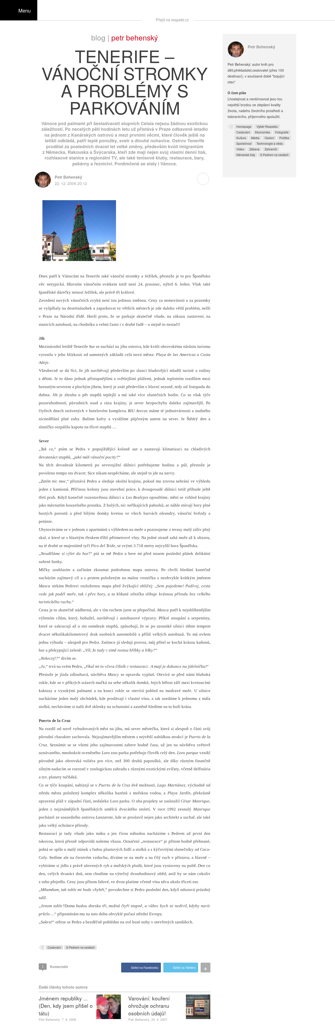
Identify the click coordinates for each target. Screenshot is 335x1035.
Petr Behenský (134, 37)
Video (240, 149)
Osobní (269, 138)
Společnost (243, 143)
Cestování (54, 947)
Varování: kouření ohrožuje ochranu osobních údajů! (149, 1006)
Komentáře (55, 966)
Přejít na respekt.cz (172, 20)
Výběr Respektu (267, 126)
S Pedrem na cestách (80, 947)
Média (255, 138)
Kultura (241, 138)
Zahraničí (271, 149)
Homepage (243, 126)
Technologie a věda (270, 143)
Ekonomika (262, 132)
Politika (284, 138)
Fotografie (282, 132)
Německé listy (245, 155)
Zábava (254, 149)
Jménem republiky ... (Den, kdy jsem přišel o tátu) (66, 1006)
